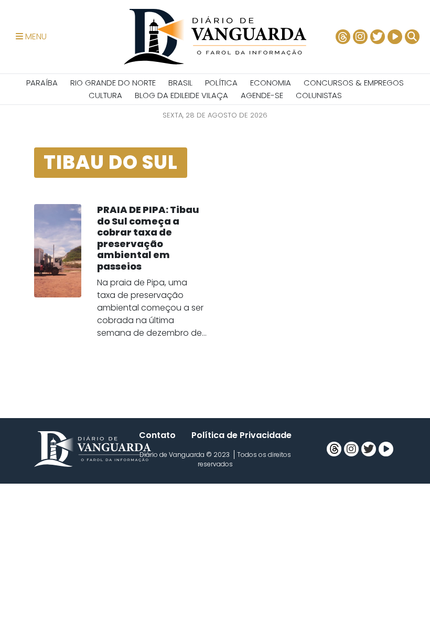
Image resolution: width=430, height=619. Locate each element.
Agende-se (262, 95)
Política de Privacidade (241, 435)
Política (221, 82)
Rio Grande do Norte (113, 82)
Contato (157, 435)
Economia (270, 82)
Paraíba (42, 82)
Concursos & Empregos (354, 82)
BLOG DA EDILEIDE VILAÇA (181, 95)
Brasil (180, 82)
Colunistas (319, 95)
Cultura (105, 95)
